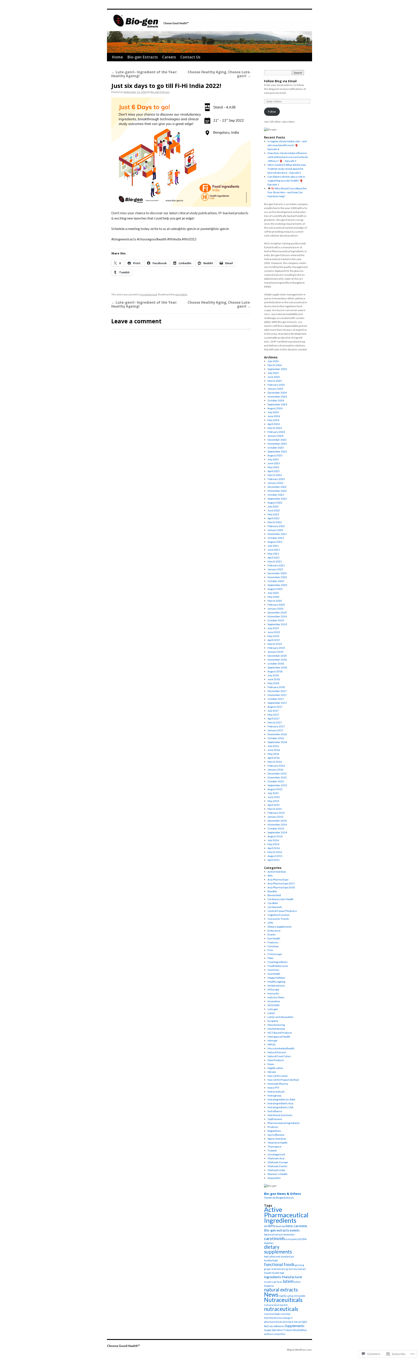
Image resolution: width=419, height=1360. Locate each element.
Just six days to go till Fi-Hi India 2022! (166, 86)
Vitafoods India (276, 1170)
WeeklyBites (300, 1330)
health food (278, 1272)
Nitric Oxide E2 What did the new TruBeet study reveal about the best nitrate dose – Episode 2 (287, 168)
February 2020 (276, 604)
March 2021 (275, 561)
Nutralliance (275, 1111)
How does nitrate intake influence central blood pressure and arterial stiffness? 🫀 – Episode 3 (288, 157)
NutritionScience (273, 1317)
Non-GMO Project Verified (283, 1079)
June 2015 (274, 797)
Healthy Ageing (276, 981)
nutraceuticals (281, 1309)
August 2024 (275, 408)
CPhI (270, 922)
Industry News (276, 997)
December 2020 (277, 573)
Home (117, 57)
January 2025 (275, 388)
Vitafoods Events (277, 1166)
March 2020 (275, 600)
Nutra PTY (273, 1087)
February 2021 (276, 565)
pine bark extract (292, 1321)
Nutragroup (274, 1095)
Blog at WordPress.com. (299, 1349)
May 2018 (273, 683)
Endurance (274, 930)
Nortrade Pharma (278, 1083)
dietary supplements (278, 1249)
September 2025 (277, 369)
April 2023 (274, 471)
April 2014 (274, 848)
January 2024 (275, 435)
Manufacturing (276, 1024)
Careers (169, 57)
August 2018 (275, 671)
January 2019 (275, 651)
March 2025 (275, 380)
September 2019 (277, 624)
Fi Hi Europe (275, 954)
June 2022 (274, 510)
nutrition (285, 1313)
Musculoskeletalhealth (281, 1048)
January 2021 (275, 569)
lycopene (273, 1021)
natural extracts (281, 1290)
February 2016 (276, 765)
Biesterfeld (274, 895)
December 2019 (277, 612)
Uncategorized (148, 294)
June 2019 (274, 632)
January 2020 (275, 608)
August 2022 (275, 502)
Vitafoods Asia (276, 1158)
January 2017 (275, 730)
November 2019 (277, 616)
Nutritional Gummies (280, 1115)
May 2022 (273, 514)
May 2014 (273, 844)
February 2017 (276, 726)
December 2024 (277, 392)
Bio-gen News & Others (282, 1194)
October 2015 (276, 781)
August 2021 (275, 541)
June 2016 (274, 750)
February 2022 (276, 526)
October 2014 (276, 828)
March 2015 (275, 808)
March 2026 (275, 365)
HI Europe (273, 989)
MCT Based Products (280, 1032)
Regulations (274, 1130)
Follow (272, 111)
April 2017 (274, 718)
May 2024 (273, 420)
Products (273, 1127)
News (271, 1064)
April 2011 (274, 860)
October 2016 (276, 738)
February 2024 (276, 431)
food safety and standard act (279, 1256)
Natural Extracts (277, 1052)
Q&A (304, 1321)
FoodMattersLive (278, 966)
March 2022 (275, 522)
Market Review (276, 1028)
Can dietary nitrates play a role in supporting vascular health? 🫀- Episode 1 (286, 180)
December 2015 (277, 773)
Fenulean (273, 946)
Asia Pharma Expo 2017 (281, 883)
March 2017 (275, 722)
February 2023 (276, 479)
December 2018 (277, 655)
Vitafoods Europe (278, 1162)
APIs (270, 875)
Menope (272, 1040)
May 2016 (273, 753)
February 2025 (276, 384)
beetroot (280, 1226)
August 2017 (275, 706)
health (267, 1272)
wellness (269, 1334)
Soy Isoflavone (276, 1134)
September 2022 (277, 498)
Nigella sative (275, 1068)
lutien (297, 1281)
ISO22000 (273, 1005)
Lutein (271, 1013)
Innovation (274, 1001)
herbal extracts (276, 985)
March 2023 (275, 475)
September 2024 (277, 404)
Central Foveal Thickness (282, 911)
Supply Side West (273, 1330)
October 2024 (276, 400)
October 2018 (276, 663)
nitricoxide (299, 1295)
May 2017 (273, 714)
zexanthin (279, 1334)
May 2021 (273, 553)
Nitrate (272, 1072)
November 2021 (277, 534)
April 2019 (274, 640)
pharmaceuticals (273, 1321)
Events (272, 934)
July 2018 (273, 675)
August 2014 (275, 836)
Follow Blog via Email (280, 81)
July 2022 (273, 506)
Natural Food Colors (279, 1056)
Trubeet (272, 1150)
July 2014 (273, 840)
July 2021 (273, 545)
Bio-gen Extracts (142, 57)
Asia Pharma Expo (278, 879)
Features (273, 942)
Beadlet (272, 891)
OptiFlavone (275, 1119)
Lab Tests (277, 1281)
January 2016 (275, 769)
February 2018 (276, 687)
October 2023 (276, 447)
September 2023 (277, 451)
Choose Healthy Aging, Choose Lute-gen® (219, 74)
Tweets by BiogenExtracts (279, 1197)
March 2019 (275, 644)
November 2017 (277, 695)
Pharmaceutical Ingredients (284, 1123)
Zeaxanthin (274, 1178)
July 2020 (273, 592)
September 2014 (277, 832)
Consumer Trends (278, 918)
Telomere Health (277, 1142)
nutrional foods (272, 1313)
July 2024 (273, 412)
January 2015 (275, 816)
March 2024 (275, 428)
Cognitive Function (279, 914)
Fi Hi (270, 950)
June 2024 (274, 416)
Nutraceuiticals (283, 1299)
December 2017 (277, 691)
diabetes (269, 1243)
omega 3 (287, 1317)
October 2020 (276, 581)
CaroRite (273, 903)
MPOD (271, 1044)
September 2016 (277, 742)
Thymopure (274, 1146)
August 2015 (275, 789)
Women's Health (277, 1174)
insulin (268, 1281)
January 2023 (275, 483)
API (266, 1226)
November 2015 (277, 777)
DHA (304, 1239)
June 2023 (274, 463)
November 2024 (277, 396)
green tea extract (296, 1269)
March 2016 (275, 761)
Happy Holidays (276, 977)
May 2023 (273, 467)
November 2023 (277, 443)
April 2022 (274, 518)
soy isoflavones (277, 1326)
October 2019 (276, 620)
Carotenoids (275, 907)
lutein (288, 1281)
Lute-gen (273, 1009)
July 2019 (273, 628)
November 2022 (277, 490)
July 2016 (273, 746)
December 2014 (277, 820)
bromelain (289, 1234)
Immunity (273, 993)
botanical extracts (273, 1234)
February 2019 (276, 647)
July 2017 (273, 710)
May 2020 (273, 596)
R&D (266, 1326)
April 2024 (274, 424)
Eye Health (274, 938)
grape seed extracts (275, 1269)
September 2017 (277, 702)
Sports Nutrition (277, 1138)
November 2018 (277, 659)
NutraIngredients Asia (280, 1103)
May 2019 (273, 636)
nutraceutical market (276, 1304)
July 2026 (273, 361)
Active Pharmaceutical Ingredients (286, 1215)
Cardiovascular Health (281, 899)
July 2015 (273, 793)
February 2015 (276, 812)
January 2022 (275, 530)
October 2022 (276, 494)
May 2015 (273, 801)
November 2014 (277, 824)
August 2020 (275, 589)
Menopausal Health (279, 1036)
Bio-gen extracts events (282, 1230)
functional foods (279, 1264)
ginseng (299, 1265)
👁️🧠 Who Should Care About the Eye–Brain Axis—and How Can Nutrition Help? (287, 192)
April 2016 (274, 757)
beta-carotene (296, 1226)
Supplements (294, 1326)
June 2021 (274, 549)
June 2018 (274, 679)
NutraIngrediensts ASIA (281, 1099)
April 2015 (274, 805)
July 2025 (273, 373)
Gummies (273, 969)
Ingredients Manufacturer (283, 1277)
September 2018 (277, 667)
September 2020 (277, 585)
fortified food (271, 1260)
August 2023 (275, 455)
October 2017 (276, 699)
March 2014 (275, 852)
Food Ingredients (278, 962)
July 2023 (273, 459)
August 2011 (275, 856)
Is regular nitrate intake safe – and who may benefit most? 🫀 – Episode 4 (287, 145)
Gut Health (274, 973)
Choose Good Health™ (123, 1346)
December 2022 (277, 486)
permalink (181, 294)
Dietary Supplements (280, 926)
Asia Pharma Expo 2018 (281, 887)
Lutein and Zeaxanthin (280, 1017)
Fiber (271, 958)
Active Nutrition (277, 871)
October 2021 (276, 538)
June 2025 (274, 377)
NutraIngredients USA (280, 1107)
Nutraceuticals (276, 1091)
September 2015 (277, 785)
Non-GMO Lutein (278, 1075)
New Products (276, 1060)
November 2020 (277, 577)
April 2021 (274, 557)
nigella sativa (286, 1295)
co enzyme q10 (293, 1239)
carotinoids (274, 1238)
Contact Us (190, 57)
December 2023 (277, 439)
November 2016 (277, 734)
